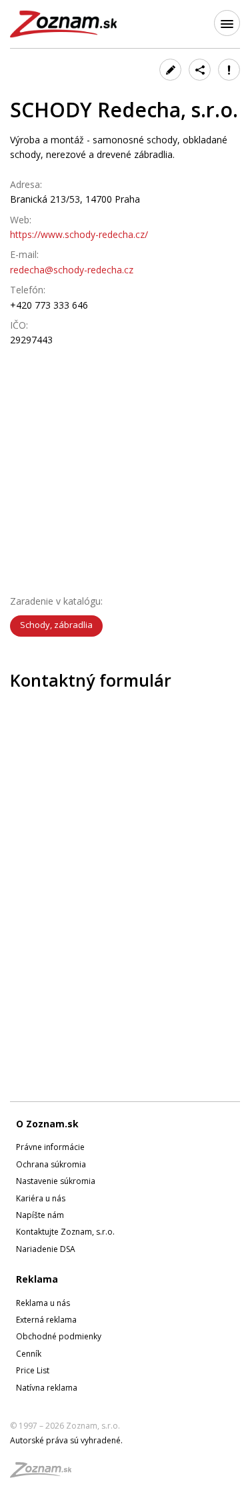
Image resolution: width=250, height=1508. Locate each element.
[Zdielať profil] (200, 70)
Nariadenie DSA (45, 1249)
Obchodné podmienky (58, 1336)
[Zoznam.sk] (45, 1473)
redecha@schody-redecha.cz (71, 269)
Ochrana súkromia (51, 1164)
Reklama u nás (43, 1303)
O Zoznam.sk (47, 1123)
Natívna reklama (46, 1387)
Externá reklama (46, 1319)
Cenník (28, 1353)
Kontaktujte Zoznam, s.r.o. (65, 1231)
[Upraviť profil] (170, 70)
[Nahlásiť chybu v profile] (229, 70)
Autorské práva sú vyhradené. (66, 1440)
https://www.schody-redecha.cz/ (79, 234)
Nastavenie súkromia (55, 1181)
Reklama (37, 1279)
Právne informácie (50, 1147)
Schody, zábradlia (56, 625)
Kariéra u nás (40, 1198)
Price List (32, 1370)
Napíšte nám (40, 1215)
